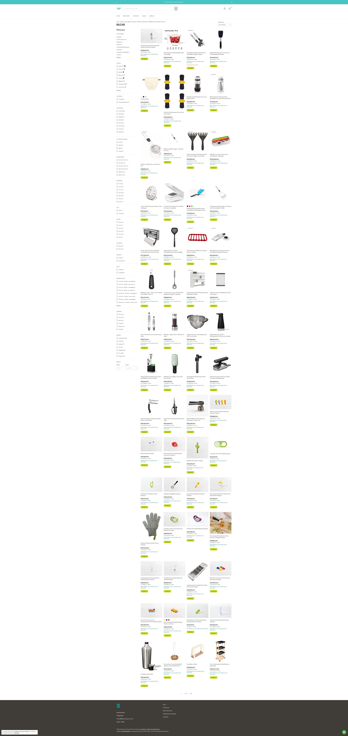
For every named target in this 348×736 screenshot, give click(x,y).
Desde (118, 364)
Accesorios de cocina (122, 39)
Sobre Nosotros (167, 711)
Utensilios (119, 37)
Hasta (127, 364)
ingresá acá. (144, 729)
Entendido (16, 733)
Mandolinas (119, 42)
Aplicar (137, 368)
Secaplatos (119, 49)
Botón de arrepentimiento (153, 729)
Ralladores (119, 44)
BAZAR (139, 21)
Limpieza (151, 16)
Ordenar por (221, 22)
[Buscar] (176, 9)
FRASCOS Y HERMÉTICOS (149, 21)
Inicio (118, 16)
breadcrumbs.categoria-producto (128, 21)
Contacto (136, 16)
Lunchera (119, 54)
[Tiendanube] (124, 731)
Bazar (144, 16)
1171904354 (120, 716)
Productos (126, 16)
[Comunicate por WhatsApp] (344, 732)
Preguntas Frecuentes (169, 714)
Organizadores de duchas (123, 47)
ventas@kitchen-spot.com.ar (125, 719)
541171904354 (121, 712)
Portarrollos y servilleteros (123, 52)
